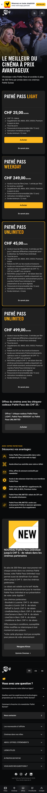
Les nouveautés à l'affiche (14, 726)
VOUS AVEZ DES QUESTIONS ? (16, 766)
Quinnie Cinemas (22, 653)
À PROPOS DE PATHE (12, 758)
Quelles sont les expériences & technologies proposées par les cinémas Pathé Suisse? (19, 696)
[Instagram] (21, 774)
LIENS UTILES (9, 750)
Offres (23, 791)
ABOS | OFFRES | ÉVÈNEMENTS (16, 742)
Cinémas (14, 791)
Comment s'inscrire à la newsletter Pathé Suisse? (18, 705)
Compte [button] (41, 791)
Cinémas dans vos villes (13, 734)
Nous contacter (10, 715)
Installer (40, 4)
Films (5, 791)
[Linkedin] (31, 774)
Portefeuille (32, 791)
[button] (34, 13)
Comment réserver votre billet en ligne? (17, 688)
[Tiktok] (26, 774)
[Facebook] (16, 774)
